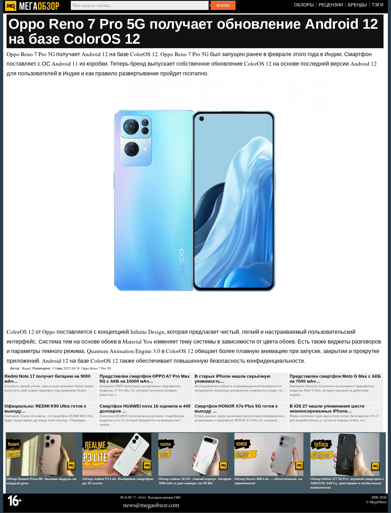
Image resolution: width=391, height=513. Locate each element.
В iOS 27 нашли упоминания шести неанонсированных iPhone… (327, 408)
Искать (223, 5)
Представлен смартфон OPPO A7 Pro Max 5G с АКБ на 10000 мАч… (145, 379)
